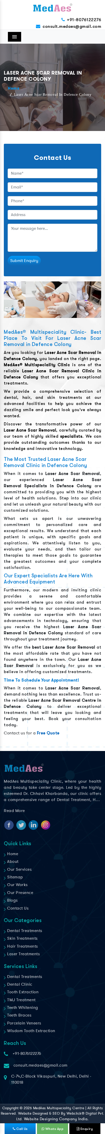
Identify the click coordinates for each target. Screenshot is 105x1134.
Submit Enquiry (24, 261)
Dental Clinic (19, 984)
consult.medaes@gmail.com (72, 26)
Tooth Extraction (22, 992)
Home (13, 88)
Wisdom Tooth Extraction (30, 1031)
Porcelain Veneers (23, 1023)
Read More (14, 811)
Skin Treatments (22, 938)
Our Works (17, 885)
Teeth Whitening (22, 1007)
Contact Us (17, 908)
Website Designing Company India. (56, 1118)
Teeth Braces (18, 1015)
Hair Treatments (22, 946)
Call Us (22, 1129)
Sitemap (14, 877)
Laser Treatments (23, 954)
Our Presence (19, 893)
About (12, 861)
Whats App (53, 1129)
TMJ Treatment (21, 1000)
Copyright (10, 1108)
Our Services (19, 869)
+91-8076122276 (84, 19)
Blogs (12, 900)
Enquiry (86, 1129)
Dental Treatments (24, 931)
